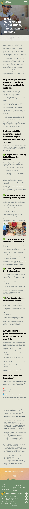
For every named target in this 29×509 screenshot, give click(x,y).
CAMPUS (15, 484)
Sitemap (15, 490)
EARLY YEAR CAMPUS (11, 501)
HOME (3, 484)
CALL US (14, 475)
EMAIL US (14, 474)
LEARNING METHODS (19, 487)
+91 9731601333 (10, 496)
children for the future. (13, 370)
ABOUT (3, 486)
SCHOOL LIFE (17, 485)
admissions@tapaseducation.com (11, 499)
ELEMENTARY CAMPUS (11, 503)
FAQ (14, 488)
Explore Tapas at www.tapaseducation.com (15, 394)
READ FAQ (14, 476)
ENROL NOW (5, 489)
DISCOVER (4, 488)
